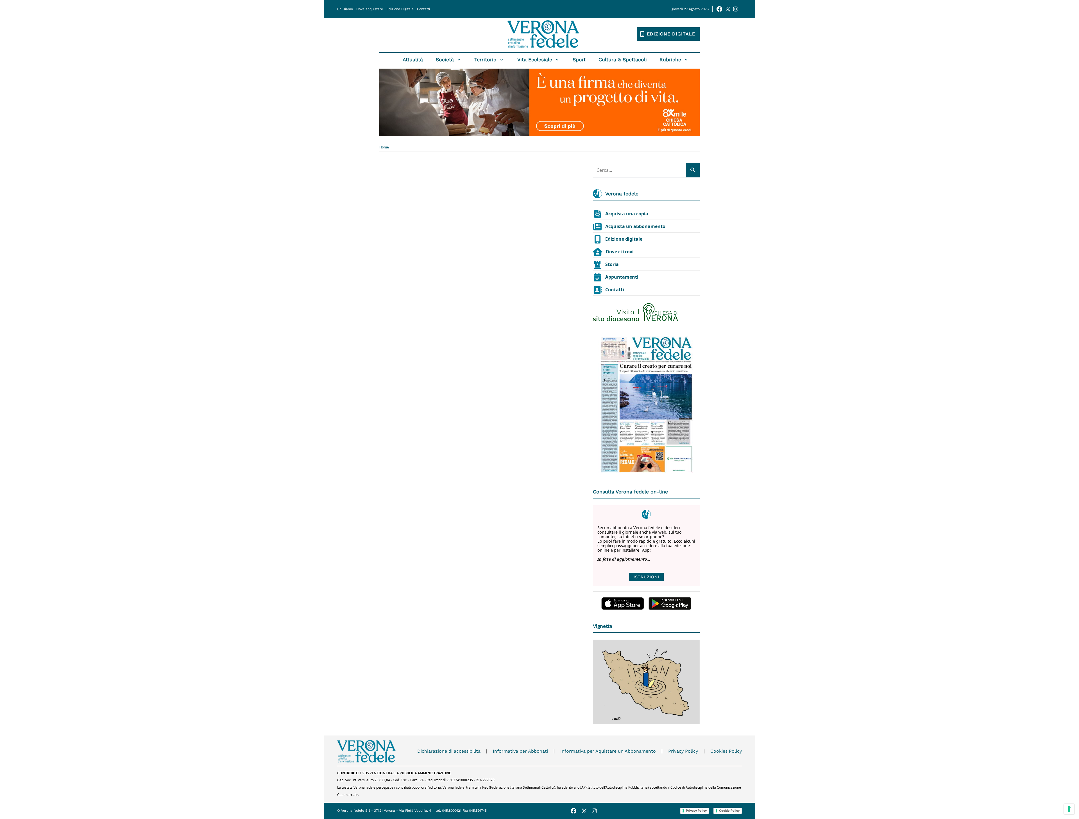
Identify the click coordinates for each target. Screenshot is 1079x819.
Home (384, 147)
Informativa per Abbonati (520, 751)
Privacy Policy (683, 751)
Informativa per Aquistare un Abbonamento (608, 751)
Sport (579, 59)
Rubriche (670, 59)
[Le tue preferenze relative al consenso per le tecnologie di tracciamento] (1069, 809)
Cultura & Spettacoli (623, 59)
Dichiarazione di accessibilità (448, 751)
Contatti (423, 9)
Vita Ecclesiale (534, 59)
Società (445, 59)
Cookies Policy (726, 751)
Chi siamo (345, 9)
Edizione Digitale (400, 9)
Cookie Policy (729, 811)
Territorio (485, 59)
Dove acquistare (369, 9)
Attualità (413, 59)
